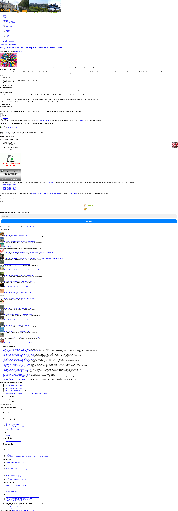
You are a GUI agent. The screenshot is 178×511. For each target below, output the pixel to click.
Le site (4, 18)
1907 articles (5, 118)
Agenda (7, 40)
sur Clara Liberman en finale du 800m (13, 363)
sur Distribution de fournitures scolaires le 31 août (18, 354)
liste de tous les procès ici (50, 182)
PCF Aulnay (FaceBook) (11, 491)
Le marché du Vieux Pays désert (11, 391)
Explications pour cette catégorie (13, 508)
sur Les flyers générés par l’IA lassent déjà (15, 349)
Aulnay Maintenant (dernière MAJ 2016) (15, 476)
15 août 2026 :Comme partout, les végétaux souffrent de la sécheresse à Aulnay (21, 337)
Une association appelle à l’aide (11, 386)
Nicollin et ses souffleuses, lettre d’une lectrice (14, 390)
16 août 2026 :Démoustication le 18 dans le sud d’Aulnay (16, 331)
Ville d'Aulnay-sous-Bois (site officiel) (14, 428)
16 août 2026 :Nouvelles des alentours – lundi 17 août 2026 (17, 325)
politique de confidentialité (32, 226)
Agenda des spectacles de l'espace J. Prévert (15, 421)
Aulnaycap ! (8, 435)
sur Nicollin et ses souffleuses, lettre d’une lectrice (15, 371)
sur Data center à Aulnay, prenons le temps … (16, 365)
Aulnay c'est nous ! (10, 452)
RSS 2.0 (81, 120)
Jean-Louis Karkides (10, 22)
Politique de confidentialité (8, 41)
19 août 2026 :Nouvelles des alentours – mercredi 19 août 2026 (18, 281)
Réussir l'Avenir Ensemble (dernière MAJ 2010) (16, 479)
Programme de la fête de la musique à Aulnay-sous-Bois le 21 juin (31, 47)
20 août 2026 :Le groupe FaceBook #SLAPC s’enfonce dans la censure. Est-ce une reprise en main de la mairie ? (29, 252)
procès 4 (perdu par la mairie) (9, 188)
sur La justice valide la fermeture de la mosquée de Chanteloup (20, 378)
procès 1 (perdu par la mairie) (9, 184)
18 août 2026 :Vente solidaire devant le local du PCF (15, 304)
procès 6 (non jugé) (7, 190)
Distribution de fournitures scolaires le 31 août (14, 388)
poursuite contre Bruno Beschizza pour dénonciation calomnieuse (45, 193)
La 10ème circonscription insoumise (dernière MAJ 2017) (18, 469)
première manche (73, 193)
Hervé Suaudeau (9, 21)
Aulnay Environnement (11, 415)
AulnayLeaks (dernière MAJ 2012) (13, 441)
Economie (8, 30)
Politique (7, 34)
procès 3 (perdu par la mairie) (9, 187)
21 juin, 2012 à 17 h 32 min (14, 127)
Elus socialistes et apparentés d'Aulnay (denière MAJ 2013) (19, 498)
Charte (4, 17)
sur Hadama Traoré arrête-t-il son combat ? (16, 361)
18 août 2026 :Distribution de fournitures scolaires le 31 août (17, 286)
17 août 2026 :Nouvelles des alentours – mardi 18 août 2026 (17, 308)
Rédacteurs (5, 20)
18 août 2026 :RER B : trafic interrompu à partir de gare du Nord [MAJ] (20, 298)
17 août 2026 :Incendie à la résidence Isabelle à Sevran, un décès (18, 314)
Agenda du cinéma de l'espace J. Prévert (14, 424)
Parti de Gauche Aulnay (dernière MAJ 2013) (16, 485)
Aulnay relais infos (10, 454)
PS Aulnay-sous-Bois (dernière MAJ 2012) (15, 500)
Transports (8, 39)
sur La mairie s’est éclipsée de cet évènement (16, 364)
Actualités (8, 27)
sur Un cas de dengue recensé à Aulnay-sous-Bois (18, 355)
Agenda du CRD (9, 425)
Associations (8, 29)
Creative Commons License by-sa (18, 510)
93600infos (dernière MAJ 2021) (13, 475)
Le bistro (5, 16)
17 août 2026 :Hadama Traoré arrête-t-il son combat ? (16, 319)
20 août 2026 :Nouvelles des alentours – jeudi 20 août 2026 (17, 264)
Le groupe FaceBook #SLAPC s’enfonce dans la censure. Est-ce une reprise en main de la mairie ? (26, 393)
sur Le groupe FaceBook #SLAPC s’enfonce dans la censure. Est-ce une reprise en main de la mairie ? (30, 351)
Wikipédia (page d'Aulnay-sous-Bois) (14, 429)
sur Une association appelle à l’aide (15, 375)
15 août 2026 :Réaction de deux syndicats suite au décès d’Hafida (18, 342)
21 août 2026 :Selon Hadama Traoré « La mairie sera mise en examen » (20, 241)
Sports (7, 36)
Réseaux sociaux (9, 26)
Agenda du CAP (9, 423)
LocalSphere (8, 35)
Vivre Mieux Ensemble (11, 446)
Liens (4, 25)
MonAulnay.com (9, 455)
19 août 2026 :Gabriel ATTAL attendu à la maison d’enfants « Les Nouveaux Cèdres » (23, 269)
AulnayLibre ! (9, 478)
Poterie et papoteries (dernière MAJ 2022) (15, 462)
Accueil (4, 15)
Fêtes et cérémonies (5, 44)
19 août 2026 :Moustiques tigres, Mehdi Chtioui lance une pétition (18, 275)
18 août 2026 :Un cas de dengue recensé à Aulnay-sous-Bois (17, 292)
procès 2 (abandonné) (7, 185)
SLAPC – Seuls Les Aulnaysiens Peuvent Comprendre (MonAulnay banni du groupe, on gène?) (27, 456)
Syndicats (8, 37)
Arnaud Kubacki (18, 51)
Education (8, 31)
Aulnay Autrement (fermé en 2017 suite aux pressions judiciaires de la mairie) (23, 497)
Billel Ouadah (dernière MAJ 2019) (13, 506)
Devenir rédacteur (9, 24)
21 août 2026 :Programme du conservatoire (13, 246)
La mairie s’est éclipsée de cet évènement (13, 385)
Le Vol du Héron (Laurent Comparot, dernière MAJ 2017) (18, 499)
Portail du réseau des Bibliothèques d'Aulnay (15, 426)
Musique (13, 44)
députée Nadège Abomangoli (12, 468)
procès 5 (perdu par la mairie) (9, 189)
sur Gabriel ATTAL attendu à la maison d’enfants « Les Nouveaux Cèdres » (21, 350)
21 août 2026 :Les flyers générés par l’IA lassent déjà (15, 235)
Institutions (8, 32)
